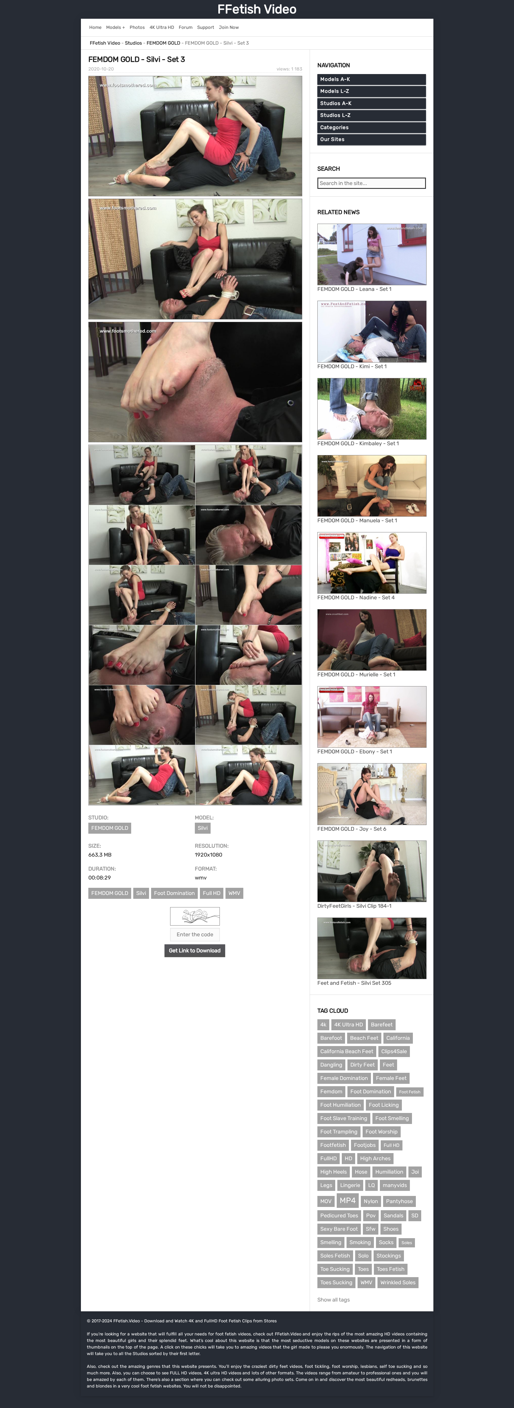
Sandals (393, 1215)
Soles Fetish (335, 1255)
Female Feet (391, 1078)
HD (348, 1158)
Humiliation (389, 1172)
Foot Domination (174, 893)
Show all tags (333, 1299)
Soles (407, 1242)
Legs (326, 1185)
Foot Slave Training (343, 1118)
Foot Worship (382, 1131)
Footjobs (365, 1145)
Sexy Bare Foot (339, 1229)
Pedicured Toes (339, 1215)
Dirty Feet (362, 1065)
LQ (371, 1185)
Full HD (211, 893)
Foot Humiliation (340, 1105)
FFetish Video (257, 9)
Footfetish (333, 1145)
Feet (388, 1065)
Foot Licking (384, 1105)
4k (323, 1024)
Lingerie (350, 1185)
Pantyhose (399, 1201)
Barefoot (331, 1038)
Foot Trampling (339, 1131)
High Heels (333, 1172)
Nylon (371, 1201)
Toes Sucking (336, 1282)
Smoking (360, 1242)
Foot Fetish (410, 1092)
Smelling (330, 1242)
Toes (363, 1269)
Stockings (389, 1255)
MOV (326, 1201)
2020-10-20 (101, 69)
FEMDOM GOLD (109, 828)
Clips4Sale (394, 1051)
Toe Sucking (335, 1269)
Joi (415, 1172)
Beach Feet (364, 1038)
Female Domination (344, 1078)
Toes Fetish (391, 1269)
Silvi (203, 828)
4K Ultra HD (348, 1024)
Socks (386, 1242)
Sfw (370, 1229)
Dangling (331, 1065)
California (398, 1038)
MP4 (348, 1200)
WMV (234, 893)
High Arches (375, 1158)
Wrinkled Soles (398, 1282)
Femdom (331, 1091)
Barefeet (382, 1024)
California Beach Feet (346, 1051)
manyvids (395, 1185)
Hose (361, 1172)
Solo (363, 1255)
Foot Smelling (392, 1118)
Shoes (391, 1229)
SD (414, 1215)
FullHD (328, 1158)
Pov (371, 1215)
